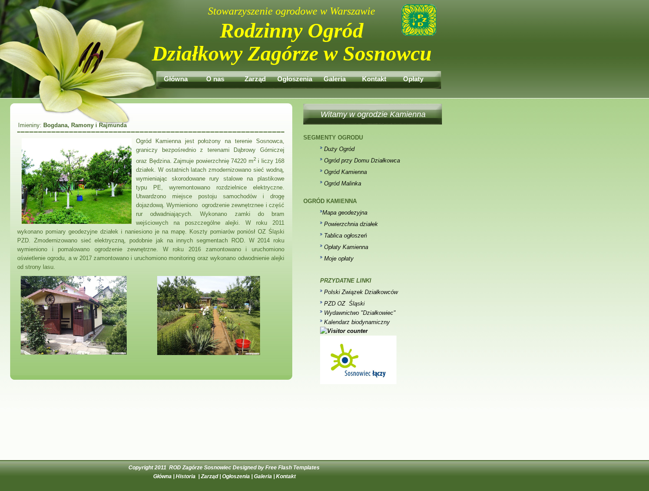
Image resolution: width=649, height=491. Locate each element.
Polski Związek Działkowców (361, 292)
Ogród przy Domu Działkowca (362, 160)
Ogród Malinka (342, 183)
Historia (186, 476)
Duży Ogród (339, 149)
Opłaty (414, 77)
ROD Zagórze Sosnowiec (200, 468)
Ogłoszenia (294, 77)
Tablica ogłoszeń (345, 235)
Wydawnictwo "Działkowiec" (360, 313)
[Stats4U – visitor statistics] (344, 331)
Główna (176, 77)
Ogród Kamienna (345, 172)
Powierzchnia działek (351, 224)
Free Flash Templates (292, 468)
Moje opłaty (339, 258)
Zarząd (255, 77)
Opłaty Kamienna (346, 247)
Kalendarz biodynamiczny (357, 322)
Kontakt (374, 77)
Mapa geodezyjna (344, 212)
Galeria (335, 77)
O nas (215, 77)
